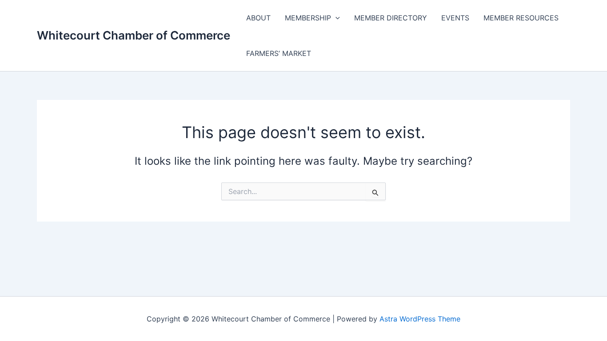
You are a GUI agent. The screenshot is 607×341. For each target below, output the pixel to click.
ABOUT (258, 17)
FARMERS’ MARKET (278, 53)
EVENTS (455, 17)
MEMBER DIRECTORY (390, 17)
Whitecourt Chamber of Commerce (133, 35)
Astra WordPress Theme (419, 318)
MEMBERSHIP (308, 17)
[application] (335, 18)
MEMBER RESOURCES (521, 17)
